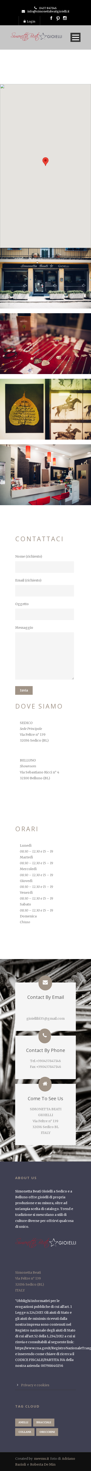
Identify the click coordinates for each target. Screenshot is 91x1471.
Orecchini (47, 1432)
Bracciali (43, 1422)
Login (31, 21)
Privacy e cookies (35, 1385)
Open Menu (75, 37)
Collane (24, 1432)
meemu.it (41, 1458)
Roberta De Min (43, 1464)
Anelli (23, 1422)
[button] (45, 161)
